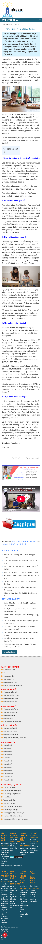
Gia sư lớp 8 (7, 767)
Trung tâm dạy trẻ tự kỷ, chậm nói (14, 737)
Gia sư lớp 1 (7, 745)
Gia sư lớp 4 (7, 754)
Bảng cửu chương (9, 787)
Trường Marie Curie (9, 800)
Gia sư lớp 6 (7, 761)
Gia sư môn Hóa (8, 676)
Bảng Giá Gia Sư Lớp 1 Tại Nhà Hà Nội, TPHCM (21, 572)
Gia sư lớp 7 (7, 764)
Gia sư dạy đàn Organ (10, 712)
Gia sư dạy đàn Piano (10, 709)
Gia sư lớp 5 (7, 758)
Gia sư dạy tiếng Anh (10, 692)
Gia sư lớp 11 (7, 777)
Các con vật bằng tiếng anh (12, 794)
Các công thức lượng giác (12, 790)
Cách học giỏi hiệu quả (10, 809)
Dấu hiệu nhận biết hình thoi (12, 816)
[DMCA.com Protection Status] (16, 857)
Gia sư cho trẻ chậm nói (11, 734)
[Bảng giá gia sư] (19, 518)
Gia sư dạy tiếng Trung (10, 695)
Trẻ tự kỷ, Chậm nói (13, 24)
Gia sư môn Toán (9, 670)
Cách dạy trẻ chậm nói (10, 731)
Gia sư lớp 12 (8, 780)
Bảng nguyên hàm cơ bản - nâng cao (15, 819)
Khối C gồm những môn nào (12, 806)
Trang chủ (4, 24)
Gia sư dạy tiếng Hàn (10, 701)
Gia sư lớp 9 (7, 770)
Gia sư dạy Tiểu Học (10, 682)
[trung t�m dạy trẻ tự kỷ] (21, 472)
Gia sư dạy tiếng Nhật (10, 698)
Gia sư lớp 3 (7, 751)
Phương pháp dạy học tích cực (13, 813)
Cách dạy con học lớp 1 (11, 803)
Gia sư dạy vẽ (8, 718)
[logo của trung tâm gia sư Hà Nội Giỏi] (12, 3)
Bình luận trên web (9, 652)
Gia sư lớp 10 (8, 773)
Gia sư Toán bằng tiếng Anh (12, 685)
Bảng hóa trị (7, 797)
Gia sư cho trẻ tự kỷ (10, 728)
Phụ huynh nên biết (8, 544)
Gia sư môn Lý (8, 673)
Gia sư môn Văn (8, 679)
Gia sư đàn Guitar (9, 715)
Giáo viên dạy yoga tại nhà (12, 722)
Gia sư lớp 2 (7, 748)
